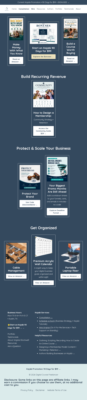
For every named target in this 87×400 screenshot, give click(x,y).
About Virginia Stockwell (18, 340)
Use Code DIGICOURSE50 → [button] (29, 203)
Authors (50, 9)
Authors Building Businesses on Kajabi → (57, 353)
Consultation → (46, 317)
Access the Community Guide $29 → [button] (43, 131)
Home (14, 9)
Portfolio (58, 9)
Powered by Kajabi (43, 395)
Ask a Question (14, 346)
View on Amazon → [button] (16, 276)
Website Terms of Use (56, 390)
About (78, 9)
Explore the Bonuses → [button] (43, 57)
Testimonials (69, 9)
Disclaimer (40, 390)
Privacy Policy (27, 390)
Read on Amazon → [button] (16, 60)
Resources (41, 9)
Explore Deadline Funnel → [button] (57, 211)
